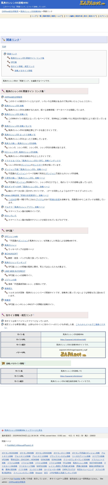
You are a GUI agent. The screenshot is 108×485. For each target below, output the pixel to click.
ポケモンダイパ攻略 (62, 453)
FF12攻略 (67, 463)
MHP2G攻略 (42, 466)
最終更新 (46, 16)
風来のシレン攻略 (80, 463)
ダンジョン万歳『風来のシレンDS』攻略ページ (26, 169)
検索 (53, 16)
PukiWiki (16, 479)
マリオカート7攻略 (27, 466)
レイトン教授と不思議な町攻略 (62, 466)
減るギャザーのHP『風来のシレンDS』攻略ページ (27, 187)
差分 (85, 16)
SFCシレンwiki (11, 236)
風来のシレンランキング (15, 262)
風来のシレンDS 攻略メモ (16, 114)
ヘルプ (59, 16)
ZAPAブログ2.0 (68, 469)
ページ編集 (69, 16)
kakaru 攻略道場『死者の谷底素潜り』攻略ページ (27, 195)
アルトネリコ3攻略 (40, 456)
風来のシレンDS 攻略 (14, 106)
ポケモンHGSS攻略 (10, 453)
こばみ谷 (12, 199)
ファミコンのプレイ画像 (23, 473)
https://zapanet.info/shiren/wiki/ (73, 339)
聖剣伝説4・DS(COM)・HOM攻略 (25, 459)
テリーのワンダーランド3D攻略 (76, 459)
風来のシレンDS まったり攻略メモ (20, 134)
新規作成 (78, 16)
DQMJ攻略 (45, 459)
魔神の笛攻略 (11, 469)
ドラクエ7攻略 (27, 463)
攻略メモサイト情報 (23, 70)
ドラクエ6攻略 (13, 463)
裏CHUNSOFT (11, 254)
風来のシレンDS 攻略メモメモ (18, 126)
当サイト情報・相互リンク (23, 66)
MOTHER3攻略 (96, 463)
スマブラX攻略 (98, 456)
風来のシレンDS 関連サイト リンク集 (27, 58)
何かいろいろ (10, 216)
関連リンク (12, 39)
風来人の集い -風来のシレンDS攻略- (21, 143)
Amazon (38, 473)
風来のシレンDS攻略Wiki (14, 2)
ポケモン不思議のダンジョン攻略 (86, 453)
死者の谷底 (55, 199)
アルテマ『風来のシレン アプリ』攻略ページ (25, 207)
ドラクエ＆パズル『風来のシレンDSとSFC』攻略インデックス (33, 161)
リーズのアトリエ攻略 (81, 456)
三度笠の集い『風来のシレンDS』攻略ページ (25, 178)
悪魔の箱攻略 (81, 466)
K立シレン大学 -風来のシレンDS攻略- (21, 152)
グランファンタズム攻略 (60, 456)
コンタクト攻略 (35, 469)
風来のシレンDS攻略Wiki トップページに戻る (23, 430)
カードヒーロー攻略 (52, 469)
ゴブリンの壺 (10, 280)
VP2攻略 (5, 459)
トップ (33, 16)
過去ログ (92, 16)
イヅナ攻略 (23, 469)
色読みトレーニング (85, 469)
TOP (4, 47)
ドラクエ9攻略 (55, 463)
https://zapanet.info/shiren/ (71, 376)
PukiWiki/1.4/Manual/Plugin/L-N (20, 445)
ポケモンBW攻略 (27, 453)
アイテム (40, 199)
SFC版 (14, 62)
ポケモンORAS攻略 (44, 453)
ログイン (102, 16)
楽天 (46, 473)
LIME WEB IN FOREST (15, 271)
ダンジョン (26, 165)
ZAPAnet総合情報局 (10, 11)
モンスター (38, 165)
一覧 (39, 16)
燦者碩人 (9, 288)
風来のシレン (10, 245)
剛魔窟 (8, 300)
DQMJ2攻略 (57, 459)
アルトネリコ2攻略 (23, 456)
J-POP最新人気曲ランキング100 (63, 473)
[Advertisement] (54, 25)
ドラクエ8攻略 (41, 463)
